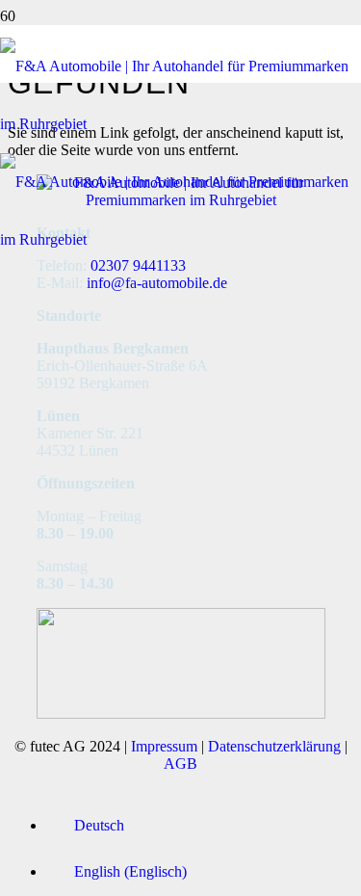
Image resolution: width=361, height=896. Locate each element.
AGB (180, 763)
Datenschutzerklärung (274, 746)
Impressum (164, 746)
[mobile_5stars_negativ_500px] (181, 713)
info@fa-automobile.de (157, 283)
